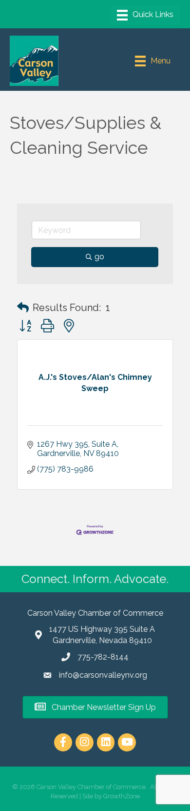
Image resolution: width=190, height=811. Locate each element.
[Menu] (145, 15)
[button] (23, 307)
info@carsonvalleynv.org (103, 675)
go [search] (99, 256)
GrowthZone (121, 796)
